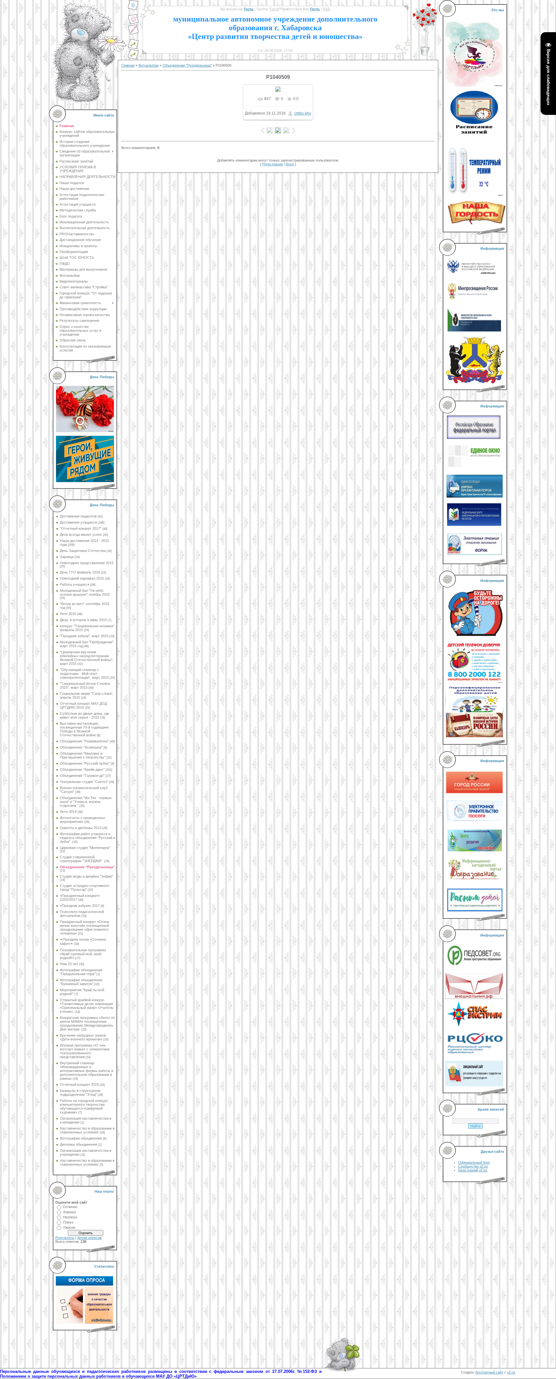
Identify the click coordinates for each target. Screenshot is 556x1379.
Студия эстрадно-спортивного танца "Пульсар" (84, 887)
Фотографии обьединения (81, 1138)
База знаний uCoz (472, 1170)
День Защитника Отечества (83, 551)
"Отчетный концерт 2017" (80, 528)
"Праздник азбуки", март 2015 (84, 636)
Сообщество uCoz (473, 1166)
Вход (290, 164)
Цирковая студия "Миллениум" (85, 848)
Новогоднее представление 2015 (87, 563)
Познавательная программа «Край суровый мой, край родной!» (83, 954)
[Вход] (133, 58)
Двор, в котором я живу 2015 (83, 620)
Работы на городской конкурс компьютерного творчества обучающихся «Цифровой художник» (84, 1106)
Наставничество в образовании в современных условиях (87, 1130)
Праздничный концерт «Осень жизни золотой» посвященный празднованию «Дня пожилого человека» (84, 927)
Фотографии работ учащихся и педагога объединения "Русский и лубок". (87, 837)
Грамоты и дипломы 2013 (80, 828)
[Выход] (133, 48)
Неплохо (70, 1217)
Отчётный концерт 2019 (79, 1084)
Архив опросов (89, 1238)
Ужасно (69, 1227)
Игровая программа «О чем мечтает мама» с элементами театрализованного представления (84, 1051)
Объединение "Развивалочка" (84, 741)
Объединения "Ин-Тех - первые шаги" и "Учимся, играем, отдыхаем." (86, 801)
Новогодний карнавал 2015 (82, 578)
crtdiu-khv (302, 113)
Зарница (67, 557)
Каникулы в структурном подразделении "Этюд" (80, 1092)
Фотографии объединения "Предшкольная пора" (81, 972)
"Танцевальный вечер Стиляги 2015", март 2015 (85, 685)
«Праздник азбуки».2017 (80, 906)
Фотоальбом (148, 65)
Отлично (70, 1207)
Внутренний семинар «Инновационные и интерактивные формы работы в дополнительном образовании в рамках (86, 1070)
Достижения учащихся (78, 522)
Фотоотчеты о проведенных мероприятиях (82, 820)
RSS (326, 9)
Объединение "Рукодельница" (87, 867)
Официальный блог (474, 1162)
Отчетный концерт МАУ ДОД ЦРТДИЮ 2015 (83, 705)
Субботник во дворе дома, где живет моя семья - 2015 (84, 715)
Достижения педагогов (78, 516)
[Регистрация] (133, 33)
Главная (127, 65)
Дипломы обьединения (78, 1144)
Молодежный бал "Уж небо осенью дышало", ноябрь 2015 (85, 592)
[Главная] (133, 9)
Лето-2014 (68, 812)
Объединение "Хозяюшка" (81, 747)
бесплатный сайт (489, 1372)
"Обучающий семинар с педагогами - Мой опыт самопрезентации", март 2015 (84, 673)
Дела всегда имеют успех (81, 534)
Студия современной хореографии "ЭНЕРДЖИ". (81, 859)
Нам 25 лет (69, 964)
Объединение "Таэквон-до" (82, 776)
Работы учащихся (74, 584)
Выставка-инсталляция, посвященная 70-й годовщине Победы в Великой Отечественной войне (84, 729)
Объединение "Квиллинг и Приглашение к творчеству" (83, 755)
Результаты (64, 1238)
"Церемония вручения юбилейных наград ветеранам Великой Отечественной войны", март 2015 (86, 658)
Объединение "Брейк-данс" (82, 769)
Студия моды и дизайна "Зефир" (86, 876)
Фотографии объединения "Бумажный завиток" (81, 982)
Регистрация (272, 164)
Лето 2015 (68, 614)
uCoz (511, 1372)
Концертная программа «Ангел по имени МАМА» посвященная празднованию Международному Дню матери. (87, 1023)
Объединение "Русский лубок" (85, 763)
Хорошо (69, 1212)
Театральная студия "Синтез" (84, 782)
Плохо (68, 1222)
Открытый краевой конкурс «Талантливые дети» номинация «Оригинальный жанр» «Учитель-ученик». (87, 1005)
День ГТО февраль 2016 (80, 572)
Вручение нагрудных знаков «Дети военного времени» (83, 1037)
